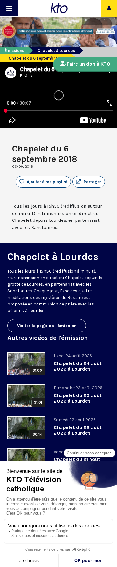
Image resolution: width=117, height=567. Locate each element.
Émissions (14, 50)
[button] (88, 182)
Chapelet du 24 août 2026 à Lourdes (78, 366)
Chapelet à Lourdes (56, 50)
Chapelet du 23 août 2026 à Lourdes (78, 398)
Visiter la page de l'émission (46, 325)
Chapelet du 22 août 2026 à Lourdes (78, 430)
